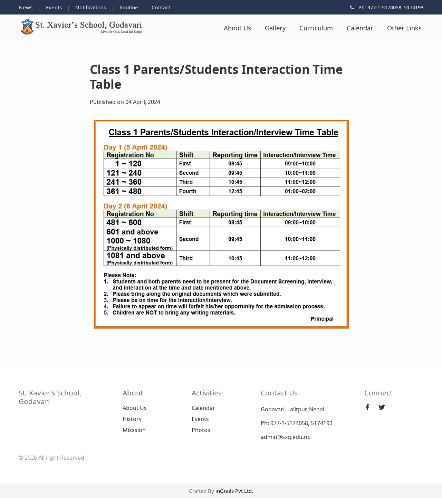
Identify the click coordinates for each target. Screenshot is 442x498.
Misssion (134, 430)
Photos (201, 430)
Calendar (360, 27)
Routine (129, 7)
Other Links (404, 27)
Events (54, 7)
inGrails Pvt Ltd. (234, 490)
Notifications (91, 7)
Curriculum (316, 27)
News (26, 7)
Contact (161, 7)
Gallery (275, 27)
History (132, 419)
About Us (237, 27)
